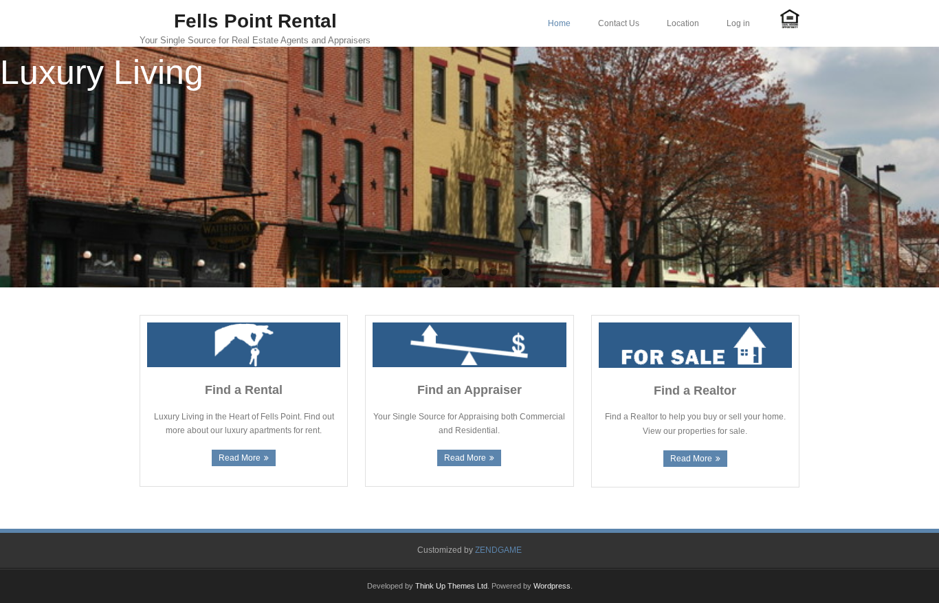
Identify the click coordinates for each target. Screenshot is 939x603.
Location (683, 23)
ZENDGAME (498, 550)
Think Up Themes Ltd (451, 586)
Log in (738, 23)
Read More (240, 458)
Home (559, 23)
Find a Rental (244, 390)
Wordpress (552, 586)
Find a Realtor (695, 390)
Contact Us (618, 23)
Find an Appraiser (469, 390)
